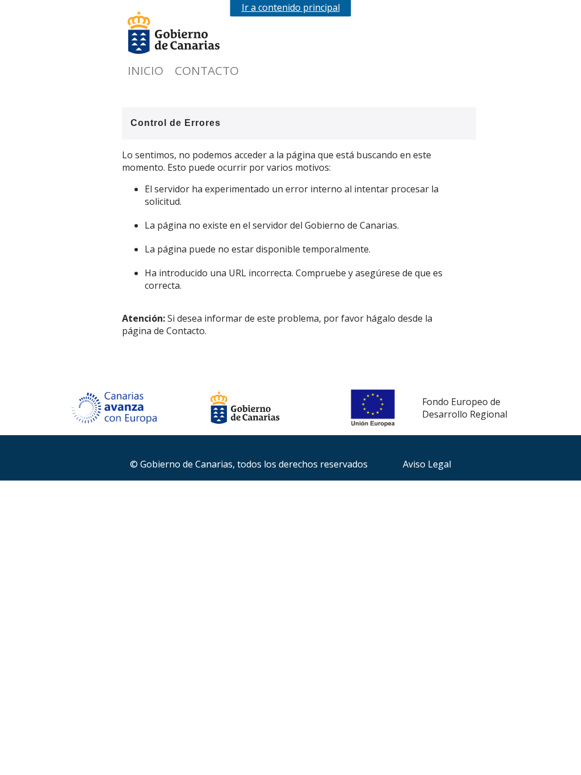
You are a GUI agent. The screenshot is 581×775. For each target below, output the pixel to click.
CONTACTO (207, 70)
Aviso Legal (427, 464)
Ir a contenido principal (291, 7)
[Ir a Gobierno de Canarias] (184, 34)
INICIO (145, 70)
